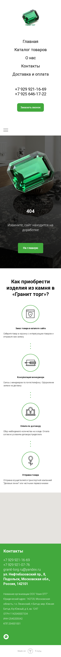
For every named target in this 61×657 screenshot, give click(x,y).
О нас (30, 58)
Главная (30, 41)
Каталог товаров (30, 49)
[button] (30, 107)
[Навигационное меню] (5, 130)
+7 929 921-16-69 (30, 89)
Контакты (30, 66)
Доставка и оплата (30, 74)
